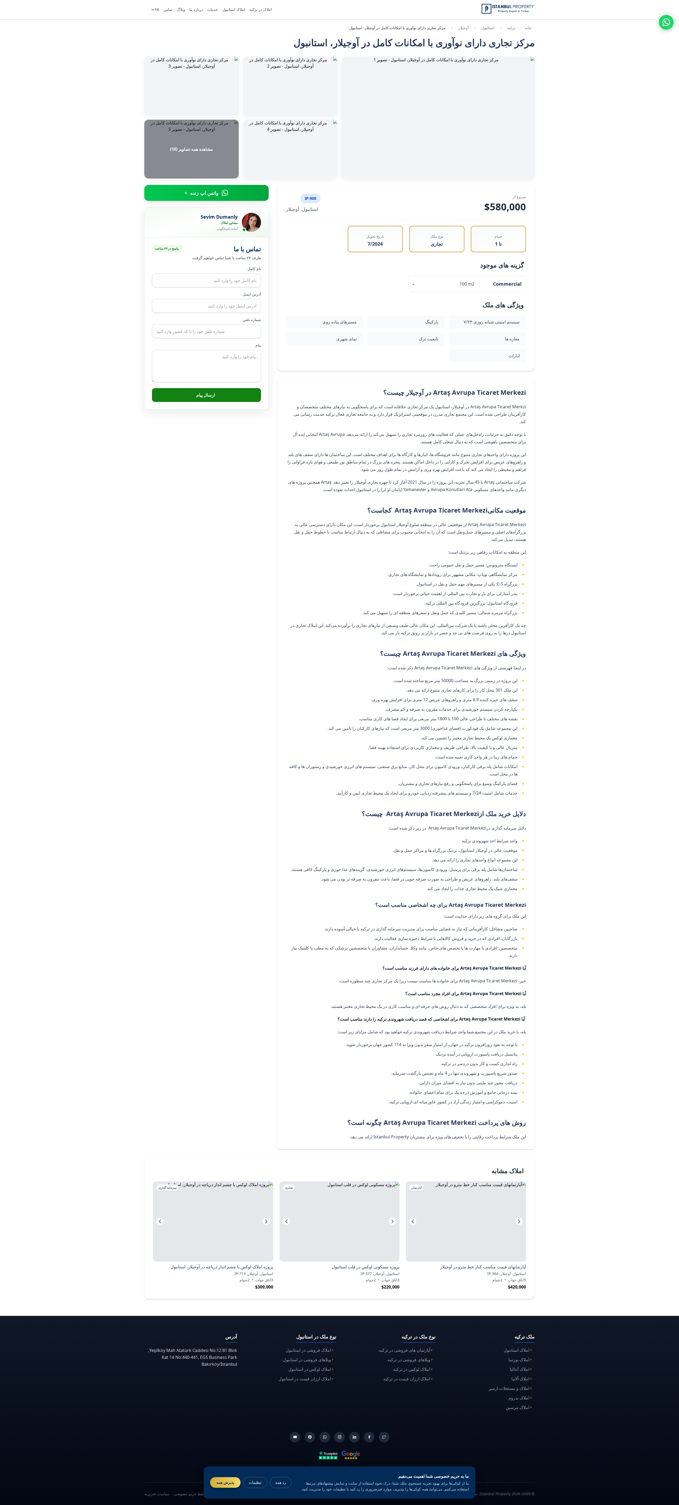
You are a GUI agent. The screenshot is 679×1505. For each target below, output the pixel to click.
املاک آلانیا (520, 1379)
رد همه (280, 1482)
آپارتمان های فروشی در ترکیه (404, 1350)
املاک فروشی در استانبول (308, 1350)
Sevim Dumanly (219, 217)
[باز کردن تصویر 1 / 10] (438, 118)
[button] (412, 1221)
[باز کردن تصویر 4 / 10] (290, 149)
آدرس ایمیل (252, 294)
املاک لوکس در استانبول (309, 1369)
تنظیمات (255, 1482)
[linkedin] (354, 1437)
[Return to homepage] (508, 8)
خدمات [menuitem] (212, 9)
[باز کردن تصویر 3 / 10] (191, 86)
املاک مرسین (517, 1407)
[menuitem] (154, 9)
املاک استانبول (516, 1350)
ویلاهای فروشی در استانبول (307, 1360)
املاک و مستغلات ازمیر (509, 1388)
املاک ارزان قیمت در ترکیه (406, 1379)
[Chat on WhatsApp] (666, 22)
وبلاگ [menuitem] (181, 9)
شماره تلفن (252, 319)
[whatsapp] (324, 1437)
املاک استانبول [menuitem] (233, 9)
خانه (528, 27)
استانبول (487, 27)
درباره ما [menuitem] (196, 9)
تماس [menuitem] (168, 9)
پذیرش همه (225, 1482)
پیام (258, 345)
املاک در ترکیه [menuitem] (260, 9)
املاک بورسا (518, 1360)
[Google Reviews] (351, 1455)
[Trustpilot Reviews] (328, 1455)
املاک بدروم (518, 1398)
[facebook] (369, 1437)
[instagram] (339, 1437)
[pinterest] (309, 1437)
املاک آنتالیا (519, 1369)
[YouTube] (295, 1437)
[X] (384, 1437)
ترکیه (511, 27)
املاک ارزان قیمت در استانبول (304, 1379)
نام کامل (254, 268)
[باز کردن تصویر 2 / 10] (290, 86)
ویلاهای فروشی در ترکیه (409, 1360)
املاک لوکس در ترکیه (411, 1369)
